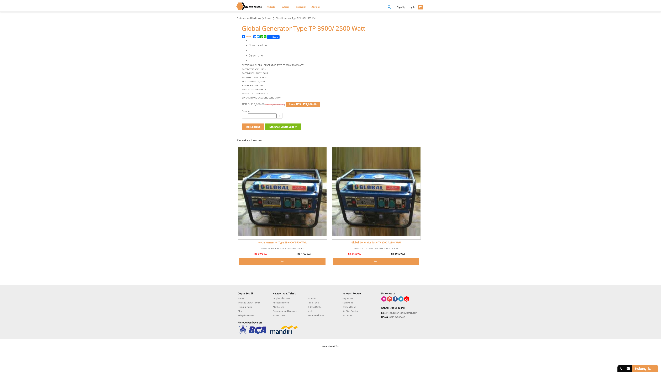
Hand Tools (313, 302)
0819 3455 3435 (397, 317)
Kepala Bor (348, 298)
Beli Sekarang (253, 126)
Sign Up (401, 7)
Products (271, 7)
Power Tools (279, 315)
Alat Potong (278, 307)
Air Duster (347, 315)
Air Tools (312, 298)
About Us (316, 7)
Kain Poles (348, 302)
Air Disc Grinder (350, 311)
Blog (240, 311)
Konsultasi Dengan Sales (282, 126)
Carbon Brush (349, 307)
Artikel (285, 7)
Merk (310, 311)
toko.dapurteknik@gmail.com (402, 313)
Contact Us (301, 7)
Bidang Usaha (315, 307)
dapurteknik (328, 346)
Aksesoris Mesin (281, 302)
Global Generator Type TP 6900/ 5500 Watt (282, 242)
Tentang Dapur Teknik (249, 302)
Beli (282, 261)
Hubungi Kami (245, 307)
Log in (412, 7)
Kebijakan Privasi (246, 315)
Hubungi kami (645, 368)
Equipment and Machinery (285, 311)
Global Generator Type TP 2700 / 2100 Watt (376, 242)
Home (241, 298)
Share (248, 36)
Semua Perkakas (316, 315)
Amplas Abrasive (281, 298)
